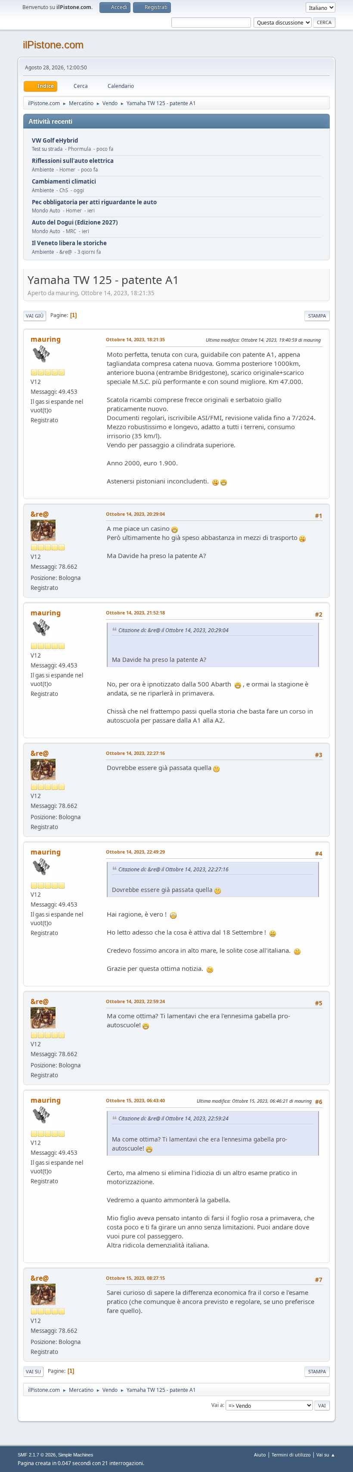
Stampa (317, 315)
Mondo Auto (46, 210)
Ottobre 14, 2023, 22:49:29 (135, 851)
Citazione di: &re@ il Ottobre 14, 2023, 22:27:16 (173, 869)
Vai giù (34, 315)
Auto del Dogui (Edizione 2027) (75, 222)
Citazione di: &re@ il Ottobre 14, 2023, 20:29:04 (173, 630)
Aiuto (260, 1454)
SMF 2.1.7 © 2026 (37, 1454)
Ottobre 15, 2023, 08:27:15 (135, 1278)
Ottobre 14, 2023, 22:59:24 (135, 1001)
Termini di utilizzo (291, 1454)
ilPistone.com (53, 44)
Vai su (33, 1371)
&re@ (40, 514)
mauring (46, 339)
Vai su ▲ (325, 1454)
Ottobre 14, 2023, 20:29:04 (135, 514)
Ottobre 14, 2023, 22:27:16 (135, 753)
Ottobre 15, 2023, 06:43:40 (135, 1100)
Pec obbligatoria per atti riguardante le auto (94, 202)
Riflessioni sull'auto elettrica (73, 161)
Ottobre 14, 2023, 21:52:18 (135, 612)
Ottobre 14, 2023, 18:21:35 (135, 339)
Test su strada (47, 149)
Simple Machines (75, 1454)
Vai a (217, 1405)
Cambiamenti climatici (64, 181)
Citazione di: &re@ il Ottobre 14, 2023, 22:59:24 (173, 1118)
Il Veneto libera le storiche (69, 243)
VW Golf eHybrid (55, 140)
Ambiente (43, 169)
